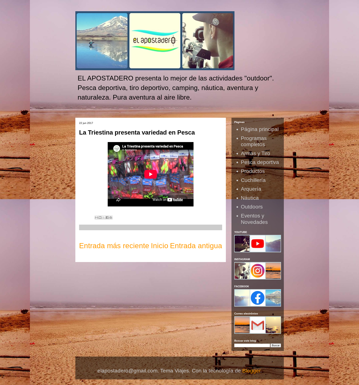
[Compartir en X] (103, 217)
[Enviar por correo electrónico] (96, 217)
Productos (253, 171)
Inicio (159, 246)
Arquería (251, 189)
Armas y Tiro (255, 153)
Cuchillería (253, 180)
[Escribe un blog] (100, 217)
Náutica (250, 198)
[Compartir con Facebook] (107, 217)
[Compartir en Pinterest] (111, 217)
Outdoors (252, 207)
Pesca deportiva (260, 162)
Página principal (260, 129)
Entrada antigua (196, 246)
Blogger (251, 371)
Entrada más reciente (114, 246)
